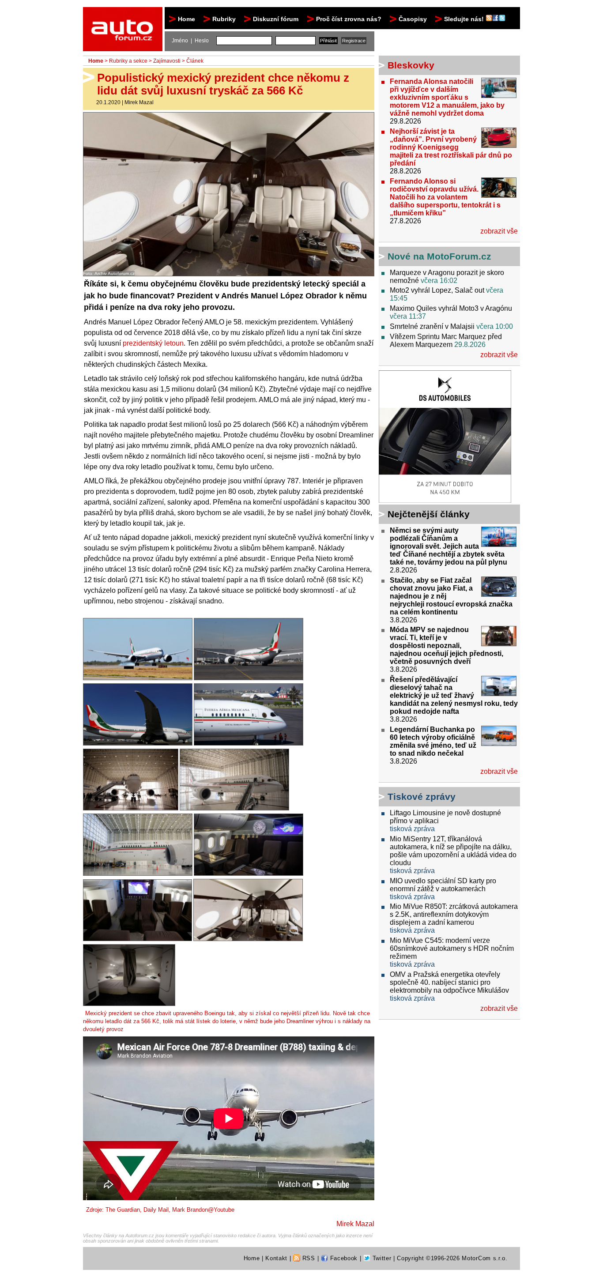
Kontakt (276, 1258)
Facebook (343, 1258)
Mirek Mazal (139, 102)
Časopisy (413, 19)
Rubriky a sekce (128, 61)
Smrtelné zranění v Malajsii (432, 326)
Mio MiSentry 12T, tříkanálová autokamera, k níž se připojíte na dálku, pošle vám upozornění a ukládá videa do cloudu (453, 850)
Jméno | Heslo (190, 40)
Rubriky (224, 19)
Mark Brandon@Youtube (203, 1209)
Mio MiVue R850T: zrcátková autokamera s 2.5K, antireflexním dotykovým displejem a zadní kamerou (454, 914)
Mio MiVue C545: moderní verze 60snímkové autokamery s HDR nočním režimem (452, 948)
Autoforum (123, 15)
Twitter (380, 1258)
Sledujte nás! (465, 19)
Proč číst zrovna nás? (348, 19)
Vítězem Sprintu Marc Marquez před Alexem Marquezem (446, 340)
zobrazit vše (499, 231)
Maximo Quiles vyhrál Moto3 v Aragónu (451, 308)
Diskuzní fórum (275, 19)
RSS (307, 1258)
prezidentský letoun (153, 343)
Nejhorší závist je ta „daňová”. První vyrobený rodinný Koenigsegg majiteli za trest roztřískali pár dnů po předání (451, 147)
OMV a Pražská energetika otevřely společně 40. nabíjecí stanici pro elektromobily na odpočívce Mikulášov (449, 982)
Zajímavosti (167, 61)
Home (186, 19)
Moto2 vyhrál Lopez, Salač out (437, 290)
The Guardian (123, 1209)
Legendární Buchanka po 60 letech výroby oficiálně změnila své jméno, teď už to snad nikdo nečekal (433, 741)
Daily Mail (156, 1209)
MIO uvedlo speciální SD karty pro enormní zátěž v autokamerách (443, 885)
